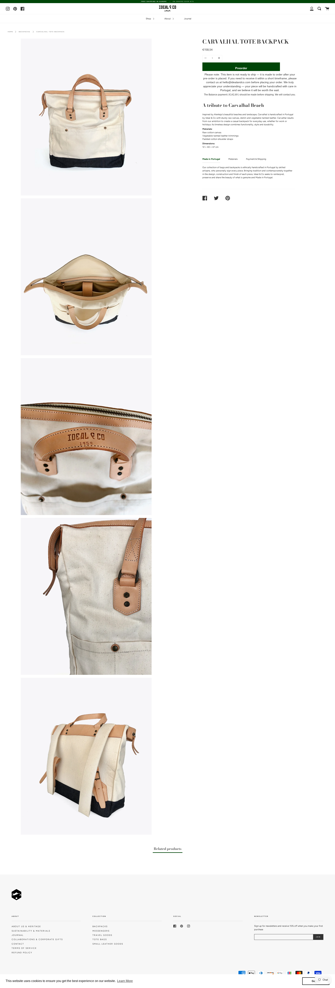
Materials (232, 159)
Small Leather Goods (107, 944)
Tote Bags (99, 939)
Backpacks (24, 32)
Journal (187, 18)
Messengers (101, 931)
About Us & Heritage (26, 926)
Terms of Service (24, 948)
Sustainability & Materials (31, 931)
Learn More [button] (125, 981)
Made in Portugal (211, 159)
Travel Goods (102, 935)
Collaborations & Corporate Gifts (37, 939)
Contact (18, 944)
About (167, 18)
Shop (149, 18)
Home (10, 32)
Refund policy (22, 952)
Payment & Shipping (256, 159)
